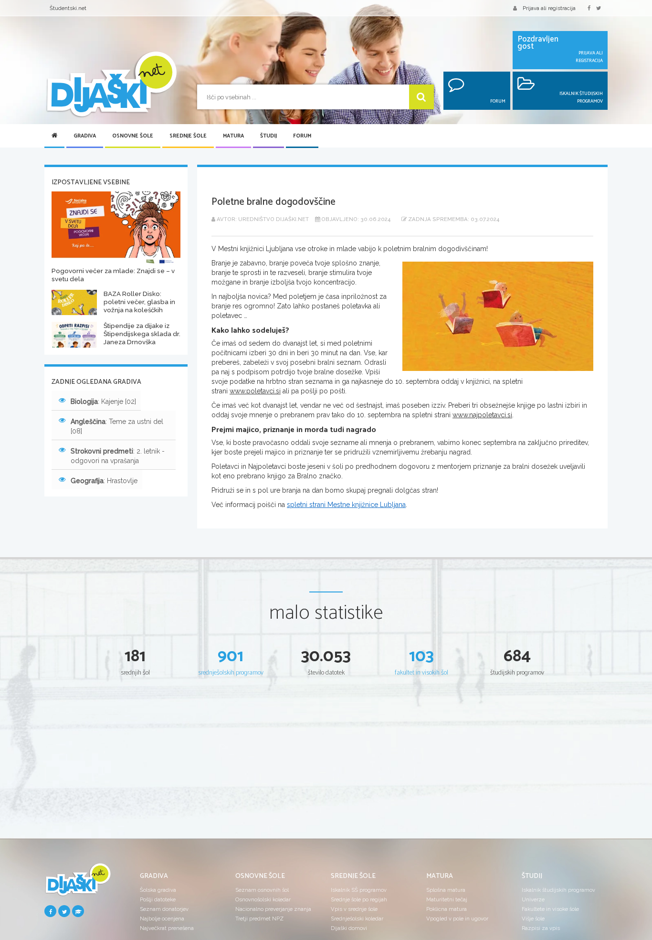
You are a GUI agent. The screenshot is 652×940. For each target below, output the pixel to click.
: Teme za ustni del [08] (117, 426)
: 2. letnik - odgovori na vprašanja (118, 456)
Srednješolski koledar (357, 918)
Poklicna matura (446, 909)
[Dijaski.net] (111, 84)
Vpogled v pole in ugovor (457, 918)
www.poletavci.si (255, 391)
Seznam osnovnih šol (262, 890)
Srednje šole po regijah (359, 899)
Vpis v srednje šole (354, 909)
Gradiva (85, 136)
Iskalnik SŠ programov (359, 890)
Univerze (533, 899)
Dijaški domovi (349, 928)
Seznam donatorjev (164, 909)
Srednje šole (188, 136)
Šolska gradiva (158, 890)
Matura (233, 136)
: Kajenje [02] (103, 401)
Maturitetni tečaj (446, 899)
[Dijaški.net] (77, 883)
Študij (268, 136)
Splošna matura (445, 890)
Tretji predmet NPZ (259, 918)
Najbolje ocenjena (162, 918)
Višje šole (533, 918)
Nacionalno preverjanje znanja (273, 909)
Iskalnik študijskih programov (558, 890)
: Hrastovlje (104, 481)
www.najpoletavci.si (482, 415)
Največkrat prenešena (167, 928)
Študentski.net (68, 8)
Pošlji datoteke (158, 899)
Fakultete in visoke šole (550, 909)
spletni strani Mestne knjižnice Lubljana (346, 504)
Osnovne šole (132, 136)
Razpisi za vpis (541, 928)
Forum (302, 136)
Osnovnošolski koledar (263, 899)
